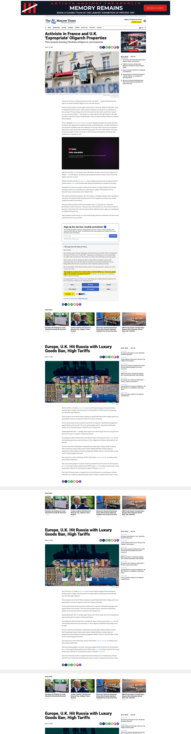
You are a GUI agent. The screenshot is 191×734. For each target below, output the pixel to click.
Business (70, 27)
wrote (73, 183)
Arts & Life (84, 27)
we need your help (69, 269)
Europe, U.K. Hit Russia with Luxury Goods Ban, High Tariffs (78, 348)
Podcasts (92, 27)
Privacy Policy (76, 238)
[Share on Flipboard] (115, 47)
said (75, 172)
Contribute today (136, 22)
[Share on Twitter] (103, 47)
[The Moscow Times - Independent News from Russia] (60, 21)
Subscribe (113, 236)
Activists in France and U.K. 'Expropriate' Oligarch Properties (76, 35)
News (49, 27)
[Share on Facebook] (100, 47)
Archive (99, 27)
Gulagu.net (83, 181)
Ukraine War (56, 27)
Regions (64, 27)
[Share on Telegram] (106, 47)
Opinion (77, 27)
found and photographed (79, 123)
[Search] (145, 28)
